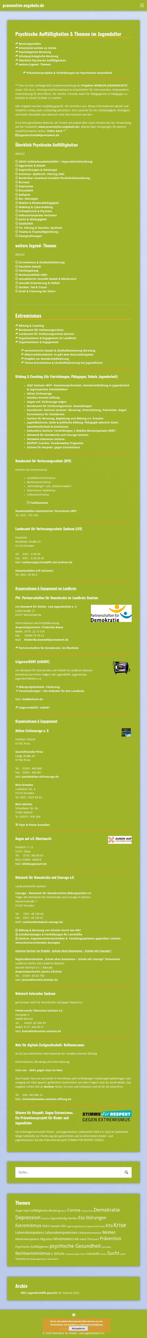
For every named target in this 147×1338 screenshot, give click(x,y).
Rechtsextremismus (32, 1253)
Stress (103, 1254)
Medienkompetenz (27, 1239)
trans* (123, 1254)
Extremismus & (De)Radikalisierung (42, 262)
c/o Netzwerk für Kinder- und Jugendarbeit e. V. (46, 606)
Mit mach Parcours (87, 1239)
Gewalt (55, 1226)
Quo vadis (106, 1247)
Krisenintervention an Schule (37, 48)
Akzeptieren (78, 1328)
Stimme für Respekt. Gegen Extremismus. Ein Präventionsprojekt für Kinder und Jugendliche (44, 1117)
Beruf (63, 1211)
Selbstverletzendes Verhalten (38, 215)
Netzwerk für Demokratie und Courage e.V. (44, 877)
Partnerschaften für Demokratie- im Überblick (48, 647)
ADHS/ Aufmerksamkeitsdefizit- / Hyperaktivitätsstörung (55, 161)
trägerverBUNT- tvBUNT (34, 707)
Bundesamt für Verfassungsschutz (41, 329)
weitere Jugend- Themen (35, 64)
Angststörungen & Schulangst (38, 169)
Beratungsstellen (30, 43)
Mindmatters (64, 1239)
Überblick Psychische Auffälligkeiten (42, 60)
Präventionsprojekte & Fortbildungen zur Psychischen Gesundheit (69, 72)
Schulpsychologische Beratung (38, 56)
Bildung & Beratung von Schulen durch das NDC (50, 930)
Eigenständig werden (64, 1218)
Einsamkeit (26, 190)
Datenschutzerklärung (91, 1324)
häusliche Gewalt (30, 266)
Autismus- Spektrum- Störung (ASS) (41, 174)
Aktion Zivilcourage (39, 393)
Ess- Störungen (28, 198)
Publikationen (39, 502)
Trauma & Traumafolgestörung (38, 231)
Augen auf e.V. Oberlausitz (33, 838)
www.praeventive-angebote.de (59, 126)
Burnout (24, 182)
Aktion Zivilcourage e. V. (32, 730)
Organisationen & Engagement (39, 342)
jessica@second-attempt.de (40, 979)
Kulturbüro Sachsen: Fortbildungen (50, 430)
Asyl (26, 1210)
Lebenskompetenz (29, 1233)
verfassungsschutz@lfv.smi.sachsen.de (47, 562)
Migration (46, 1239)
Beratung (54, 1210)
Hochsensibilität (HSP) (33, 274)
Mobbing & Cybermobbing (36, 207)
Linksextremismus (90, 1233)
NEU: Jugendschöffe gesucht (39, 1292)
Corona (73, 1210)
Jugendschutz (80, 1226)
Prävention (110, 1238)
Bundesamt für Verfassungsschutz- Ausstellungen (59, 406)
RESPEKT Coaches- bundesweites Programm (55, 443)
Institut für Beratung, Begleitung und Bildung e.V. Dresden (65, 418)
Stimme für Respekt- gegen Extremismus (53, 447)
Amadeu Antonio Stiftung (43, 397)
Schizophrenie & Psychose (35, 211)
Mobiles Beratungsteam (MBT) (96, 430)
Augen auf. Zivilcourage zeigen (46, 401)
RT (52, 1254)
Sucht (113, 1253)
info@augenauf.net (34, 863)
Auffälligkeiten (38, 1210)
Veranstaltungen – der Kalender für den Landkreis (51, 691)
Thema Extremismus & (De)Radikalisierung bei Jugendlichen (63, 362)
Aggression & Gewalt (32, 165)
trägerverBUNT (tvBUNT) (32, 661)
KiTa (109, 1225)
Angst (19, 1210)
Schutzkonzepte (72, 1254)
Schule (59, 1254)
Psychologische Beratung (35, 52)
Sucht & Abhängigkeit (33, 219)
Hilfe (63, 1226)
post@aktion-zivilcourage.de (40, 776)
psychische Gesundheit (75, 1246)
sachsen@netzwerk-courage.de (43, 922)
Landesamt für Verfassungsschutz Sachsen (46, 333)
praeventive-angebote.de (23, 5)
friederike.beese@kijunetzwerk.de (46, 639)
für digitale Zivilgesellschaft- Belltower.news (49, 1044)
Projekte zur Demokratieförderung (46, 358)
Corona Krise (87, 1211)
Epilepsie (24, 194)
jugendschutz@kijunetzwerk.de (39, 135)
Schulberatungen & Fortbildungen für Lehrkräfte (50, 934)
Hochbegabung (28, 270)
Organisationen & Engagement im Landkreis (47, 338)
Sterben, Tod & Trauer (32, 287)
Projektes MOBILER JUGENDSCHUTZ (104, 85)
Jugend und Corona (96, 1226)
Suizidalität (26, 223)
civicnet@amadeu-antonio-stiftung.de (46, 1099)
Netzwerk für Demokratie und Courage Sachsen (57, 434)
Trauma (20, 1259)
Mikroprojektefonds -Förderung (39, 687)
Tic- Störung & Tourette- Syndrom (40, 227)
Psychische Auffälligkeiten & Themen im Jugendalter (68, 33)
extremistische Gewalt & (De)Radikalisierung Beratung (59, 350)
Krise (120, 1225)
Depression (26, 186)
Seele (83, 1254)
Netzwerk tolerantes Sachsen (46, 439)
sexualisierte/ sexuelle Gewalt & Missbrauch (47, 278)
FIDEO (46, 1226)
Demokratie (107, 1210)
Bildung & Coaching (31, 325)
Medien (109, 1232)
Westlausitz (52, 1259)
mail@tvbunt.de (32, 699)
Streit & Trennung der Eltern (37, 291)
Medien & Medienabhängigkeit (39, 202)
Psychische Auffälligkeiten (32, 1246)
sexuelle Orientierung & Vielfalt (39, 283)
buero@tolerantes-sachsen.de (41, 1031)
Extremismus (28, 315)
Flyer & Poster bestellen (34, 824)
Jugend (70, 1226)
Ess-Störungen (92, 1217)
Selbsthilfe (93, 1254)
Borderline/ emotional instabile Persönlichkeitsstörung (54, 178)
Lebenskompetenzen (61, 1233)
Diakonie (45, 1218)
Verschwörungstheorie (36, 1259)
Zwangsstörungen (30, 236)
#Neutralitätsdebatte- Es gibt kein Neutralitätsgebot (58, 354)
